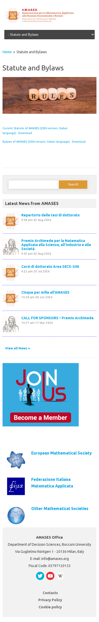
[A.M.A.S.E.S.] (49, 22)
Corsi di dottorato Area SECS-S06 (50, 267)
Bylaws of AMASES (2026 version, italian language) (36, 141)
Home (7, 52)
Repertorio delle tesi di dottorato (50, 215)
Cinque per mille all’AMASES (45, 292)
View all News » (17, 348)
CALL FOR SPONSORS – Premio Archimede (57, 318)
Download (25, 133)
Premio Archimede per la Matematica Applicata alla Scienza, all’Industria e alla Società (56, 245)
